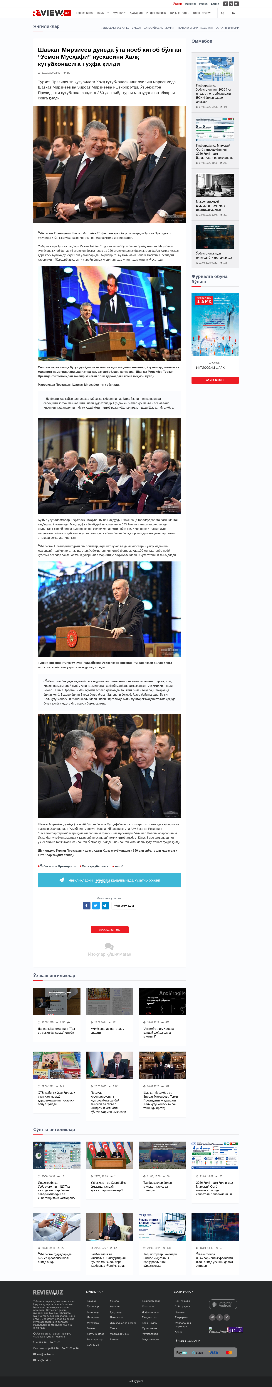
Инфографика (156, 12)
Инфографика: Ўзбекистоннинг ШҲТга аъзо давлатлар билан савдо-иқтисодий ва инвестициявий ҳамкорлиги (56, 1190)
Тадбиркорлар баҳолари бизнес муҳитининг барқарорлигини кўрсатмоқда (160, 1260)
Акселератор (95, 1339)
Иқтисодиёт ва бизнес (115, 28)
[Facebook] (225, 3)
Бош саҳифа (84, 12)
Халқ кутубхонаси (95, 866)
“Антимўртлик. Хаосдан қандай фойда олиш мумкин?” (159, 1032)
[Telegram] (231, 3)
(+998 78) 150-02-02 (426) (64, 1348)
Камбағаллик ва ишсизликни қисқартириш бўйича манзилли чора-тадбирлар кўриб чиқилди (108, 1260)
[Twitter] (236, 3)
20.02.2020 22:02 (50, 72)
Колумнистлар (95, 1333)
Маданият (206, 28)
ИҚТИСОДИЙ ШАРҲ (210, 367)
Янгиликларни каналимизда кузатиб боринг (114, 880)
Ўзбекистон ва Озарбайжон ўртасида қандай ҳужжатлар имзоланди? (109, 1186)
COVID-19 (93, 1344)
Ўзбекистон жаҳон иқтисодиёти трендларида (214, 255)
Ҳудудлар (136, 12)
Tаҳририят (181, 1317)
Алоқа (178, 1331)
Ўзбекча (177, 4)
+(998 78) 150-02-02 (48, 1342)
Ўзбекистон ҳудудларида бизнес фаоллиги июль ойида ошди (55, 1258)
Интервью (93, 1317)
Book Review (202, 12)
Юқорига (137, 1381)
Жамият (170, 28)
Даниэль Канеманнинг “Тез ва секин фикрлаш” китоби (56, 1030)
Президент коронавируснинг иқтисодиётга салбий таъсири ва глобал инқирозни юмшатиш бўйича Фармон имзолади (108, 1102)
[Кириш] (233, 13)
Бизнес (91, 1328)
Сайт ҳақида (182, 1306)
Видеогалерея (150, 1339)
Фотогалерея (150, 1333)
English (215, 4)
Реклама (180, 1311)
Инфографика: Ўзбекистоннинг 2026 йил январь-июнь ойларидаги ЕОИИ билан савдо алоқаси (213, 93)
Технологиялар (188, 28)
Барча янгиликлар (227, 28)
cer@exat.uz (44, 1360)
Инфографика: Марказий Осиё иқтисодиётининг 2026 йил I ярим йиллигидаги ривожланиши (215, 151)
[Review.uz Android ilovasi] (223, 1304)
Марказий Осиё (153, 28)
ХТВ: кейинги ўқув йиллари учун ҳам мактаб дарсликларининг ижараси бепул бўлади (56, 1098)
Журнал (118, 12)
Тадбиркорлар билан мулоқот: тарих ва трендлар (157, 1186)
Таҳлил (101, 12)
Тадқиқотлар (178, 12)
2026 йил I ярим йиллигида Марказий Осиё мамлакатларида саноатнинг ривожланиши (214, 1188)
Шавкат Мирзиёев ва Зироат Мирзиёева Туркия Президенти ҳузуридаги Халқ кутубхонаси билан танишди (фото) (161, 1100)
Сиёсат (136, 28)
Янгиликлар (117, 1317)
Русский (203, 4)
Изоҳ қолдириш (109, 929)
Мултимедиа (149, 1328)
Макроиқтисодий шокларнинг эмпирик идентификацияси (210, 205)
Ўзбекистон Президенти (58, 866)
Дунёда (114, 1300)
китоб (119, 866)
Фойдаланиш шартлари (183, 1324)
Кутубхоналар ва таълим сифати (108, 1030)
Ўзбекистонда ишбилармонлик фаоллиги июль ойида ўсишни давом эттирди (214, 1260)
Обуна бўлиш (215, 380)
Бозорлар (93, 1311)
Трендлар (93, 1306)
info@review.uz (45, 1354)
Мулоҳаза (93, 1322)
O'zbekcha (190, 4)
